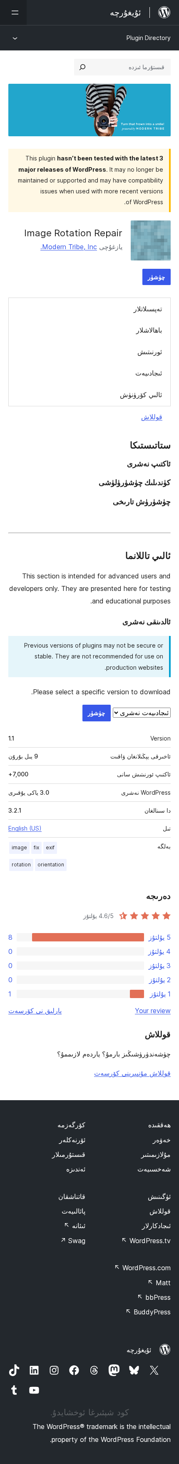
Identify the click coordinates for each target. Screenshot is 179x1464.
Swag (72, 1240)
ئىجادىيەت (148, 373)
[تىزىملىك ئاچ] (13, 12)
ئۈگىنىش (159, 1196)
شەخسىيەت (154, 1169)
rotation (21, 864)
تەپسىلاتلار (148, 309)
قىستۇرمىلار (68, 1154)
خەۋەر (162, 1140)
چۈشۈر (156, 276)
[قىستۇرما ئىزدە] (82, 67)
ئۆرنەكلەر (72, 1140)
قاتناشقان (71, 1196)
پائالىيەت (73, 1211)
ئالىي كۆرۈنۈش (141, 394)
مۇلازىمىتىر (156, 1154)
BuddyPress (148, 1312)
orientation (50, 864)
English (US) (25, 828)
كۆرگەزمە (71, 1125)
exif (50, 847)
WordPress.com (142, 1268)
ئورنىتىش (149, 352)
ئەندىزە (75, 1169)
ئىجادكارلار (156, 1225)
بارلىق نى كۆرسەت (35, 1010)
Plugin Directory (149, 37)
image (19, 847)
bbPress (154, 1297)
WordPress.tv (146, 1240)
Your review (153, 1010)
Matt (159, 1283)
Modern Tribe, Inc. (68, 247)
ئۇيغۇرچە (139, 1350)
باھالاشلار (149, 330)
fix (36, 847)
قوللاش (151, 417)
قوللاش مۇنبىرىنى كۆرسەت (132, 1073)
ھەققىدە (159, 1125)
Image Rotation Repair (73, 233)
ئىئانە (74, 1225)
